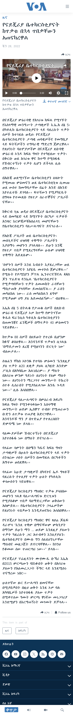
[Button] (66, 54)
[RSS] (43, 654)
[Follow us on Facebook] (6, 654)
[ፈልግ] (62, 710)
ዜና (5, 17)
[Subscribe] (61, 654)
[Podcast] (52, 654)
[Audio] (29, 710)
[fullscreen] (66, 93)
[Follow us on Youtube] (15, 654)
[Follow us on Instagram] (25, 654)
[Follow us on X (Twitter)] (34, 654)
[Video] (46, 710)
